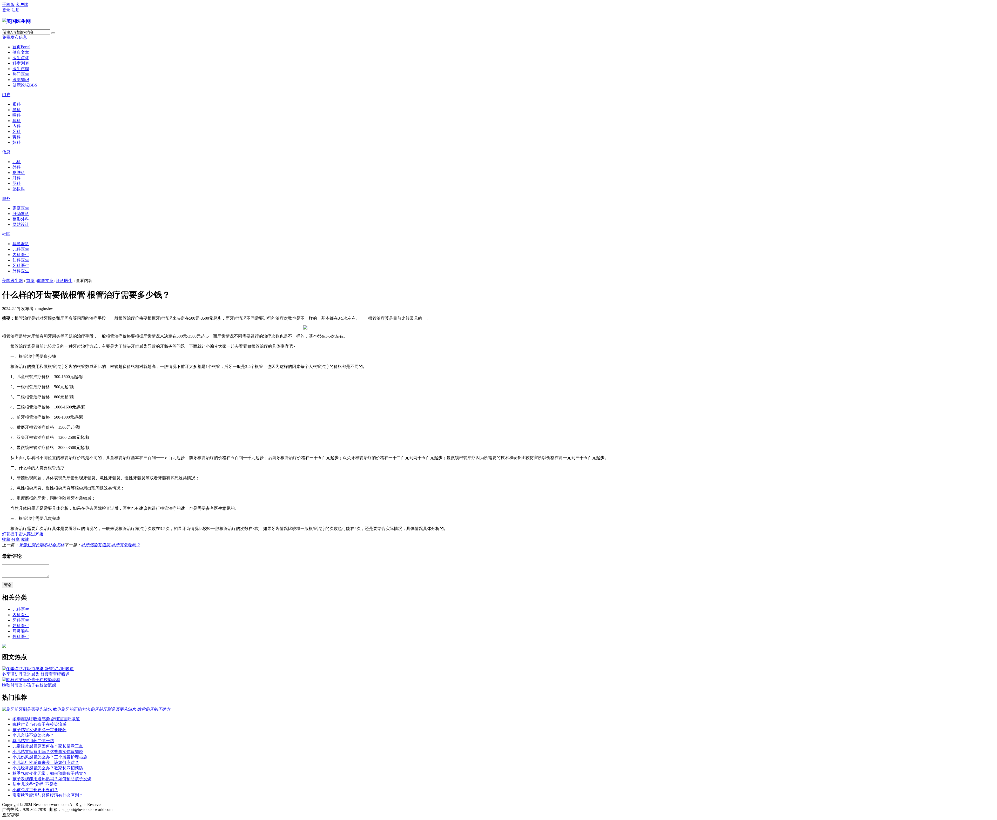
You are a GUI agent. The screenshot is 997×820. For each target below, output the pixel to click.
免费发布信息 (14, 37)
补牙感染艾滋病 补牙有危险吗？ (110, 545)
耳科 (16, 120)
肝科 (16, 178)
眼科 (16, 104)
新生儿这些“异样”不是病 (35, 784)
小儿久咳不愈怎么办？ (33, 735)
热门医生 (20, 74)
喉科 (16, 115)
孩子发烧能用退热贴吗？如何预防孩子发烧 (51, 779)
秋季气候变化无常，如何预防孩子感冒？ (49, 773)
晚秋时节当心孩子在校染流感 (29, 685)
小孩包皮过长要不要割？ (35, 790)
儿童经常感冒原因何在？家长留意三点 (47, 746)
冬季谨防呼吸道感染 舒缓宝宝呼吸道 (36, 674)
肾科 (16, 137)
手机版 (8, 4)
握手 (14, 534)
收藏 (6, 539)
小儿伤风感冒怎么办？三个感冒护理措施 (49, 757)
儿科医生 (20, 249)
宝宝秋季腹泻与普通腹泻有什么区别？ (47, 795)
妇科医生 (20, 260)
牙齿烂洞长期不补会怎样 (41, 545)
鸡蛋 (39, 534)
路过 (31, 534)
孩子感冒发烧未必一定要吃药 (39, 730)
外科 (16, 167)
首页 (21, 47)
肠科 (16, 183)
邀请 (25, 539)
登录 (6, 10)
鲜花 (6, 534)
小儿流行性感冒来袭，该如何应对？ (45, 762)
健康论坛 (24, 85)
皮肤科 (18, 172)
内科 (16, 126)
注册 (15, 10)
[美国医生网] (16, 21)
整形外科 (20, 219)
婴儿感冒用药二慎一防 (33, 740)
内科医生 (20, 254)
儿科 (16, 161)
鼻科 (16, 109)
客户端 (22, 4)
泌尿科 (18, 189)
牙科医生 (20, 265)
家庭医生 (20, 208)
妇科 (16, 142)
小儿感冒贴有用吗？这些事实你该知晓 (47, 751)
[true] (53, 33)
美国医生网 (12, 280)
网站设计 (20, 224)
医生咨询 (20, 68)
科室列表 (20, 63)
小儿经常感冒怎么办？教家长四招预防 (47, 768)
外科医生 (20, 271)
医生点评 (20, 58)
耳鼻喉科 (20, 243)
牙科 (16, 131)
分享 (15, 539)
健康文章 (20, 52)
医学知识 (20, 79)
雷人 (23, 534)
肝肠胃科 (20, 213)
